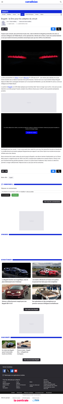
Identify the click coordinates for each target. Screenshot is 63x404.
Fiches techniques (29, 14)
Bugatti (5, 11)
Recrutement (49, 392)
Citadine (4, 382)
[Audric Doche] (3, 25)
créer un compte (29, 191)
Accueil (3, 14)
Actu (23, 14)
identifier (23, 191)
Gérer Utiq (46, 388)
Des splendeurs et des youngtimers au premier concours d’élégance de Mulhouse (45, 302)
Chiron (16, 77)
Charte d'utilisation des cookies (50, 385)
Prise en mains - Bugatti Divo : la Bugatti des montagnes (23, 352)
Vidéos (41, 14)
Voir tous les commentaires (52, 201)
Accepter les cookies (31, 132)
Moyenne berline (6, 383)
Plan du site (46, 381)
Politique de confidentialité (49, 384)
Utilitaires (18, 387)
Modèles (9, 14)
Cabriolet (18, 383)
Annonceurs (19, 392)
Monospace (5, 387)
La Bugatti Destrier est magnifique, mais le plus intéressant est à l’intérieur (15, 281)
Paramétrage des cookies (49, 387)
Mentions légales (47, 382)
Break (4, 386)
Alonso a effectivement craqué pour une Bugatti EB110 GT (14, 302)
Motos (31, 382)
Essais (14, 14)
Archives (45, 379)
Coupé (17, 382)
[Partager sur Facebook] (53, 28)
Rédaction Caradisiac (28, 392)
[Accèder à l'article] (16, 270)
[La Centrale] (21, 401)
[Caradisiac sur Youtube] (15, 371)
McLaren (26, 77)
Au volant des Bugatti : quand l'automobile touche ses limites (8, 352)
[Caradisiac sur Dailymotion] (12, 371)
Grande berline (6, 384)
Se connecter (5, 195)
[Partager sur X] (59, 28)
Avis (19, 14)
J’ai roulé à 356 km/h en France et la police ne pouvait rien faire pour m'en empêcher (45, 281)
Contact (13, 392)
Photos (36, 14)
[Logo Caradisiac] (31, 3)
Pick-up (17, 386)
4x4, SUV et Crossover (21, 384)
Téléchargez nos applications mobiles (14, 375)
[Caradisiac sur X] (8, 371)
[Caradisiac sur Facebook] (4, 371)
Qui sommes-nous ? (39, 392)
